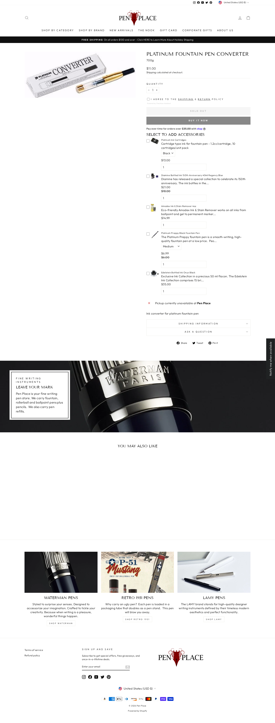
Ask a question (198, 331)
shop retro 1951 (137, 619)
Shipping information (198, 323)
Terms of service (34, 650)
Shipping (151, 72)
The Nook (146, 30)
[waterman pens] (61, 572)
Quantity (154, 83)
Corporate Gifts (197, 30)
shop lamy (214, 619)
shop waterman (61, 623)
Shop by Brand (92, 30)
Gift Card (169, 30)
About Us (225, 30)
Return (204, 99)
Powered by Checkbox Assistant (159, 103)
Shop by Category (58, 30)
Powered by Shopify (137, 710)
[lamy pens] (213, 572)
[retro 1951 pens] (137, 572)
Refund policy (32, 655)
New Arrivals (121, 30)
